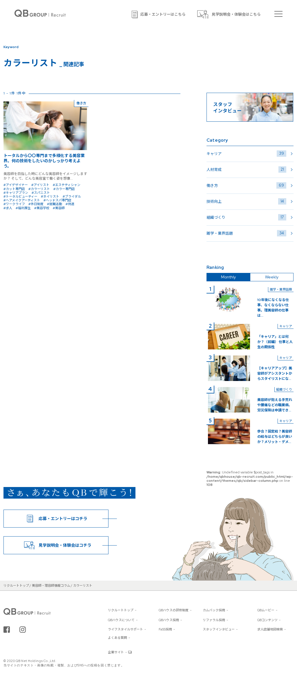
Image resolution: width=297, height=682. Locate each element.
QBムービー (265, 610)
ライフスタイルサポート (125, 629)
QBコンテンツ (267, 620)
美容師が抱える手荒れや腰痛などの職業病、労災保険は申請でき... (274, 405)
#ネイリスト (50, 196)
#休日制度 (36, 204)
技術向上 (245, 201)
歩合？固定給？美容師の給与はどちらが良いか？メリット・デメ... (274, 436)
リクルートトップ (120, 610)
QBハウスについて (121, 620)
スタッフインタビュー (219, 629)
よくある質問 (117, 638)
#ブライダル (72, 196)
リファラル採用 (214, 620)
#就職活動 (54, 204)
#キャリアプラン (15, 193)
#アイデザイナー (15, 185)
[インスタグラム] (22, 629)
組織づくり (245, 217)
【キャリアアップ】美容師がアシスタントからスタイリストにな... (274, 373)
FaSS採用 (165, 629)
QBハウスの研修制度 (174, 610)
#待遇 (70, 204)
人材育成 (245, 169)
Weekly (271, 277)
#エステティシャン (66, 185)
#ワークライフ (14, 204)
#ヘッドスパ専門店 (57, 200)
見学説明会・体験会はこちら (236, 14)
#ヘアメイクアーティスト (21, 200)
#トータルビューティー (20, 196)
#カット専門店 (14, 189)
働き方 (245, 185)
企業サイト (116, 652)
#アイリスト (40, 185)
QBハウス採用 (169, 620)
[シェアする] (6, 629)
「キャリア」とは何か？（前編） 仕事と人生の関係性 (275, 341)
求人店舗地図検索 (270, 629)
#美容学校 (41, 208)
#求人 (7, 208)
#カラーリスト (39, 189)
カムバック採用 (214, 610)
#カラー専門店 (64, 189)
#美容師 (59, 208)
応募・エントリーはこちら (163, 14)
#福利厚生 (23, 208)
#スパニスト (41, 193)
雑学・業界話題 (245, 233)
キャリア (245, 153)
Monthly (228, 277)
